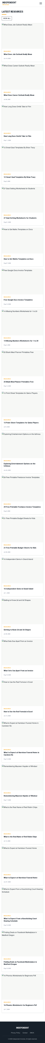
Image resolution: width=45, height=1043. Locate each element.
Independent (22, 1027)
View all (6, 18)
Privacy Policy (15, 1033)
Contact (25, 1033)
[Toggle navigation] (41, 3)
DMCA (32, 1033)
